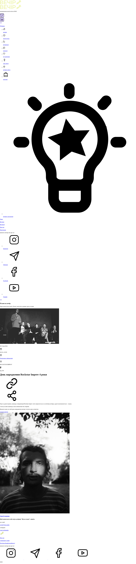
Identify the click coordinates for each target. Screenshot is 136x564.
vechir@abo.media (4, 525)
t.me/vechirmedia (4, 530)
